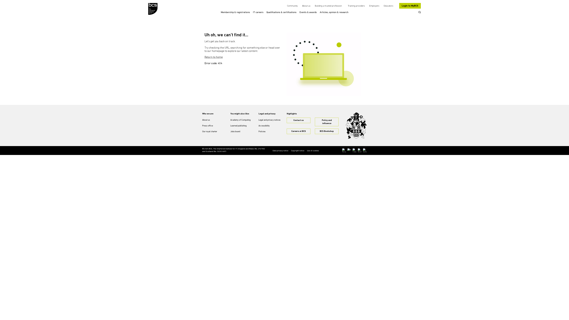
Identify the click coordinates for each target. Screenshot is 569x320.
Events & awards (308, 12)
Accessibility (264, 126)
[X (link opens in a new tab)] (349, 150)
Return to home (213, 57)
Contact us (298, 120)
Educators (388, 6)
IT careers (258, 12)
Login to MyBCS (410, 6)
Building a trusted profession (328, 6)
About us (306, 6)
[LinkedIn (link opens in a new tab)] (354, 150)
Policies (262, 132)
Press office (207, 126)
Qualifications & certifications (281, 12)
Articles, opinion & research (334, 12)
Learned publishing (238, 126)
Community (292, 6)
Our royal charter (209, 132)
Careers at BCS (298, 131)
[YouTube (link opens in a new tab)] (360, 150)
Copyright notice (297, 151)
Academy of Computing (240, 120)
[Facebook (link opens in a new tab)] (344, 150)
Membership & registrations (235, 12)
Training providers (356, 6)
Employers (374, 6)
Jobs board (235, 132)
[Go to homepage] (153, 9)
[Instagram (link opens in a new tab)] (365, 150)
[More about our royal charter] (356, 125)
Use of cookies (313, 151)
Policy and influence (327, 122)
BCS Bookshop (327, 131)
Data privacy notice (280, 151)
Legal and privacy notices (269, 120)
